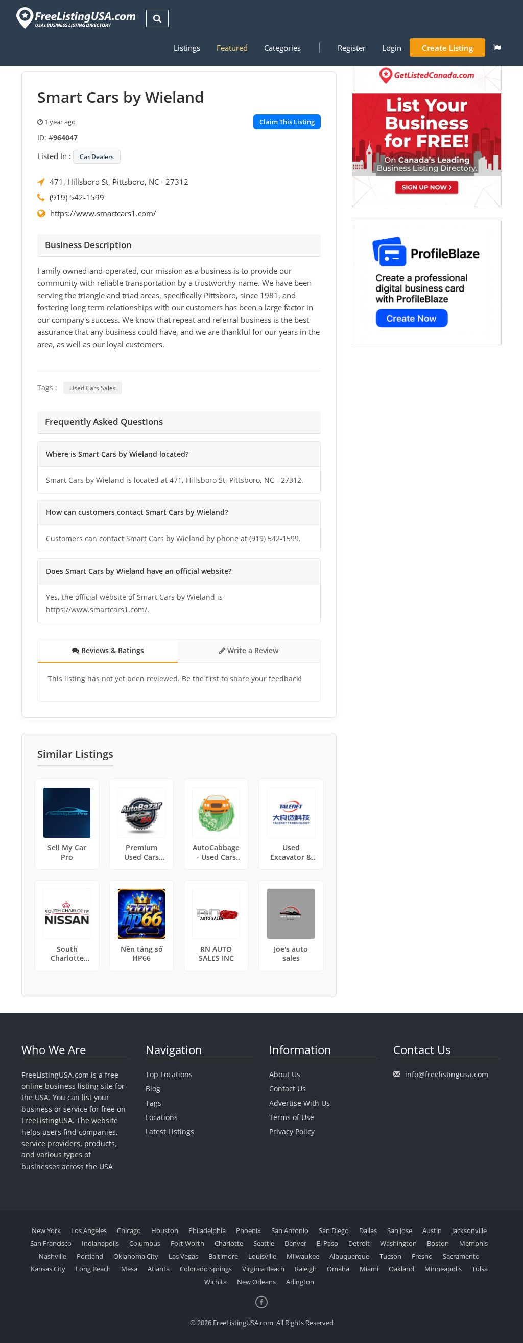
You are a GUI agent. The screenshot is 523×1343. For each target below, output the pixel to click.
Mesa (129, 1268)
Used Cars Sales (92, 388)
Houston (164, 1230)
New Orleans (256, 1281)
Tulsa (480, 1268)
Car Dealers (97, 156)
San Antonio (289, 1230)
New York (46, 1230)
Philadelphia (207, 1230)
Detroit (359, 1243)
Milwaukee (303, 1256)
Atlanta (159, 1268)
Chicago (129, 1230)
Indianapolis (100, 1243)
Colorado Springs (206, 1268)
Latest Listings (170, 1131)
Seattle (263, 1243)
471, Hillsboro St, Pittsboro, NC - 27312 (119, 181)
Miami (369, 1268)
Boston (438, 1243)
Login (391, 47)
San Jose (399, 1230)
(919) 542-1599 (77, 197)
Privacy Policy (292, 1131)
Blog (153, 1088)
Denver (295, 1243)
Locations (162, 1117)
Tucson (390, 1256)
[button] (497, 47)
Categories (282, 47)
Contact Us (287, 1088)
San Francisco (51, 1243)
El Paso (327, 1243)
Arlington (300, 1281)
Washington (398, 1243)
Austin (432, 1230)
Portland (90, 1256)
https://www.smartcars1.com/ (103, 213)
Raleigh (306, 1268)
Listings (187, 47)
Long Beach (93, 1268)
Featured (232, 47)
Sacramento (461, 1256)
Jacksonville (469, 1230)
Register (352, 47)
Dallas (368, 1230)
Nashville (52, 1256)
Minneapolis (443, 1268)
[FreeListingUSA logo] (75, 17)
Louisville (262, 1256)
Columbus (144, 1243)
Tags (153, 1103)
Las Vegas (183, 1256)
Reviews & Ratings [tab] (111, 650)
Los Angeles (89, 1230)
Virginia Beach (263, 1268)
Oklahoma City (135, 1256)
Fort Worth (187, 1243)
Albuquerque (349, 1256)
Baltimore (223, 1256)
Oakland (401, 1268)
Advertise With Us (299, 1103)
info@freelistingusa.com (446, 1074)
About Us (284, 1074)
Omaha (338, 1268)
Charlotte (229, 1243)
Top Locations (169, 1074)
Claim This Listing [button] (287, 121)
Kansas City (48, 1268)
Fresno (422, 1256)
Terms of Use (291, 1117)
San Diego (334, 1230)
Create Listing (447, 47)
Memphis (473, 1243)
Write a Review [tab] (251, 650)
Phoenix (248, 1230)
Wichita (215, 1281)
